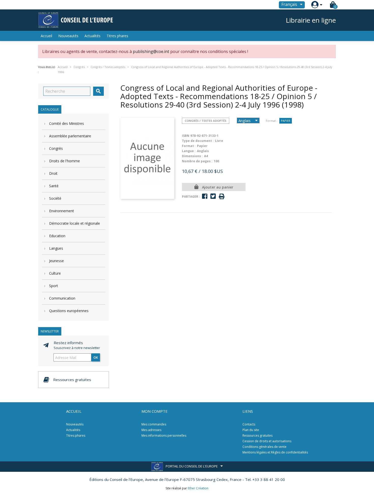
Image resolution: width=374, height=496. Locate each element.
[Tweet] (213, 196)
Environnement (61, 210)
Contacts (248, 424)
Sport (53, 285)
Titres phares (117, 35)
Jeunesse (56, 260)
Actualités (92, 35)
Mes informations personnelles (163, 435)
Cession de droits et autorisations (266, 441)
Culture (55, 273)
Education (57, 235)
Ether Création (198, 488)
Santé (54, 185)
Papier (285, 121)
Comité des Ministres (66, 123)
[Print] (221, 196)
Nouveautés (68, 35)
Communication (62, 298)
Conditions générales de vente (264, 447)
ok (95, 357)
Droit (53, 173)
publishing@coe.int (151, 51)
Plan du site (250, 430)
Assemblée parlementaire (70, 135)
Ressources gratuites (257, 435)
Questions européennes (69, 310)
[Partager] (204, 196)
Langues (56, 248)
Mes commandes (153, 424)
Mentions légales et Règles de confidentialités (275, 452)
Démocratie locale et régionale (74, 223)
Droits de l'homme (64, 160)
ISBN (185, 135)
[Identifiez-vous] (315, 4)
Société (55, 198)
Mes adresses (151, 430)
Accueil (46, 35)
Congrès (56, 148)
